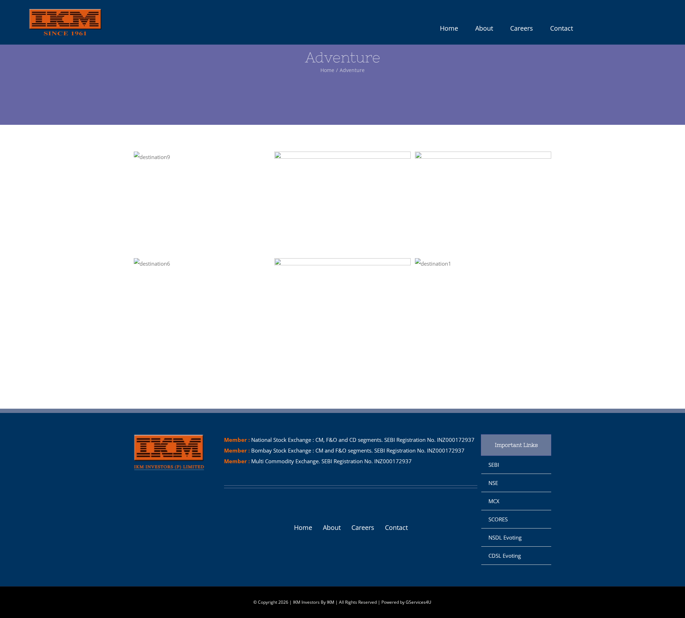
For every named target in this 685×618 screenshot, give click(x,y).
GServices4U (418, 602)
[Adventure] (202, 157)
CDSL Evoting (504, 555)
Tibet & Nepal (470, 263)
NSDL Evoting (505, 537)
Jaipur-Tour (329, 309)
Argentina (329, 202)
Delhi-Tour (470, 202)
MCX (493, 501)
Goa (188, 157)
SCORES (498, 519)
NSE (493, 482)
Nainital (188, 263)
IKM (330, 602)
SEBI (493, 464)
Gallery (214, 157)
